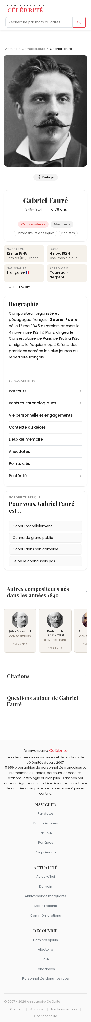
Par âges (45, 842)
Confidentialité (45, 1016)
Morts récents (45, 906)
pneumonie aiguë (63, 258)
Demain (45, 886)
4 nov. (55, 253)
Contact (16, 1009)
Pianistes (68, 233)
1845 (28, 209)
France (33, 258)
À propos (37, 1009)
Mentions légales (64, 1009)
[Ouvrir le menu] (82, 8)
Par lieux (45, 833)
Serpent (57, 277)
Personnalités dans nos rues (45, 978)
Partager (48, 177)
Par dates (46, 813)
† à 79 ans (57, 209)
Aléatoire (45, 949)
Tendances (45, 969)
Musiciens (62, 224)
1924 (38, 209)
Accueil (11, 48)
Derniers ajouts (45, 940)
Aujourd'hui (45, 876)
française (16, 272)
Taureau (58, 272)
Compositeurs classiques (35, 233)
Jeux (45, 959)
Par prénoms (45, 852)
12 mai (12, 253)
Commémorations (45, 915)
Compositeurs (34, 48)
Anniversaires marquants (45, 896)
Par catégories (45, 823)
